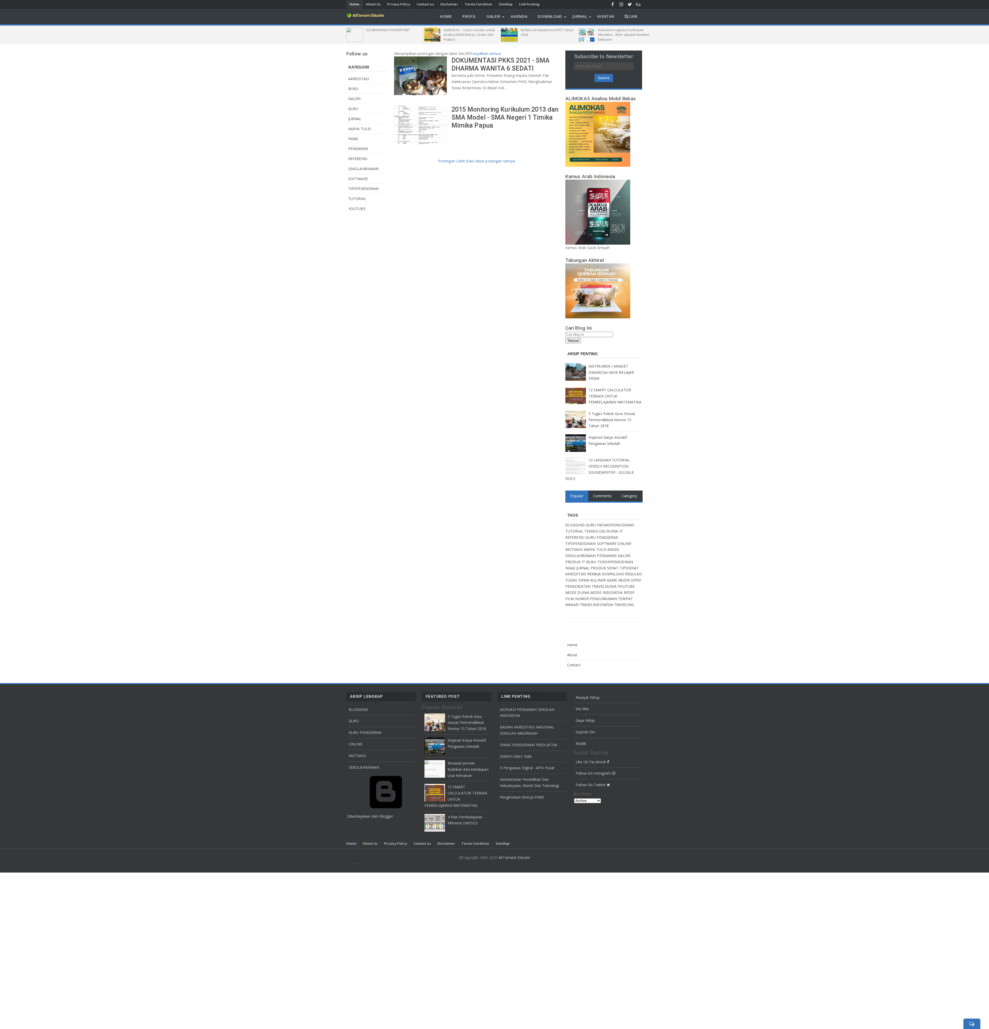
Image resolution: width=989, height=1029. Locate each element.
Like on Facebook (591, 761)
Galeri (493, 16)
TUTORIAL (357, 198)
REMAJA (594, 573)
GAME (612, 580)
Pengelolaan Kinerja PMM (522, 797)
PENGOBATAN (578, 586)
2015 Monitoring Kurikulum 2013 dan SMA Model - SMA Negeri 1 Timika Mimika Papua (504, 117)
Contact (574, 664)
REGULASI (633, 573)
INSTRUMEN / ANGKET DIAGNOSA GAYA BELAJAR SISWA (611, 372)
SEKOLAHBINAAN (363, 168)
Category (629, 495)
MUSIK (624, 580)
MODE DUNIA (577, 592)
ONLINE (624, 543)
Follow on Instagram (594, 773)
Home (354, 4)
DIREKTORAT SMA (516, 756)
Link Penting (529, 4)
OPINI (636, 580)
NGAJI (353, 138)
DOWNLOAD (613, 573)
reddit (581, 743)
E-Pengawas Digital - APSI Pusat (527, 767)
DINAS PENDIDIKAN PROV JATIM (528, 744)
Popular (576, 495)
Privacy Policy (398, 4)
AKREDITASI (358, 78)
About (572, 654)
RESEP (629, 592)
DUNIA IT (615, 531)
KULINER (598, 580)
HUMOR (582, 598)
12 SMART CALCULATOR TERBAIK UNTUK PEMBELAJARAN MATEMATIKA (615, 396)
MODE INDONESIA (607, 592)
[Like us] (613, 4)
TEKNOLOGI (595, 531)
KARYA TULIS (359, 128)
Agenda (519, 16)
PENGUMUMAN (604, 598)
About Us (373, 4)
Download (550, 16)
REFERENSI (357, 158)
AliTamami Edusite (514, 857)
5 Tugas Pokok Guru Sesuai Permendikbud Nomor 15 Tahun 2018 (612, 419)
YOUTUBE (356, 208)
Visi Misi (582, 708)
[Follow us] (630, 4)
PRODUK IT (575, 561)
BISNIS (613, 549)
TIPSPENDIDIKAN (363, 188)
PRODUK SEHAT (605, 568)
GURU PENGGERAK (601, 537)
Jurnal (580, 16)
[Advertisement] (494, 950)
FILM (570, 598)
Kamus (638, 5)
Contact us (425, 4)
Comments (602, 495)
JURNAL (355, 118)
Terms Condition (478, 4)
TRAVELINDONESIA (597, 604)
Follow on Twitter (591, 784)
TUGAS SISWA (577, 580)
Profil (469, 16)
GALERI (354, 98)
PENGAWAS (358, 148)
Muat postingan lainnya (495, 161)
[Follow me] (621, 4)
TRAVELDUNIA (605, 586)
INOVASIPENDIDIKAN (615, 524)
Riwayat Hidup (588, 697)
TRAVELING (624, 604)
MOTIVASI (574, 549)
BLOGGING (575, 524)
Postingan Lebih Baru (456, 161)
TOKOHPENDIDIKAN (615, 561)
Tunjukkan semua (486, 53)
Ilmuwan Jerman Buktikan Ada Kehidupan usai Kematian (468, 769)
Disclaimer (449, 4)
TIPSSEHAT (629, 568)
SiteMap (506, 4)
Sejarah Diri (585, 731)
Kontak (606, 16)
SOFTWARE (358, 178)
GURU (353, 108)
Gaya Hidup (585, 720)
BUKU (353, 88)
